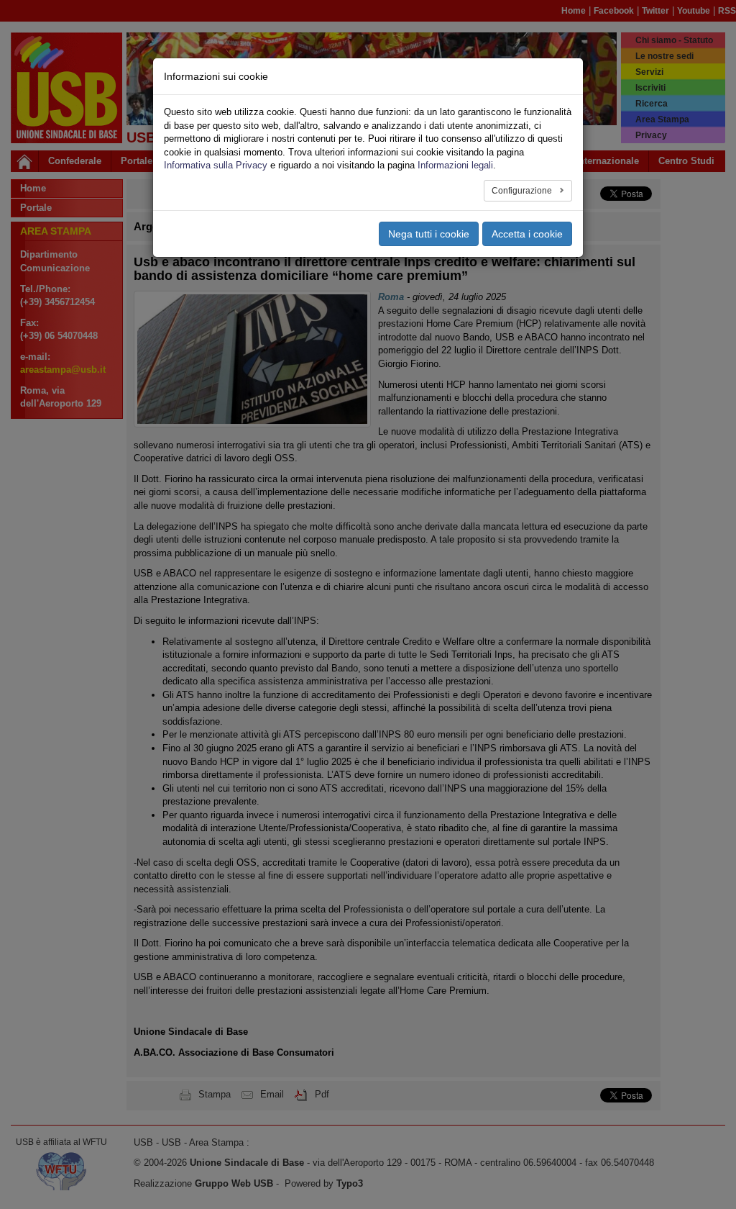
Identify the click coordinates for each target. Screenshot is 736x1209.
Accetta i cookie (527, 234)
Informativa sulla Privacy (215, 165)
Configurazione (523, 191)
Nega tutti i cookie (428, 234)
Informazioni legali (455, 165)
